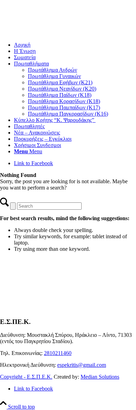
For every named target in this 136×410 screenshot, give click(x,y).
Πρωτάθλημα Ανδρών (52, 70)
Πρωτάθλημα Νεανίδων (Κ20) (62, 89)
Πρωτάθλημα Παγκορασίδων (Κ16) (68, 114)
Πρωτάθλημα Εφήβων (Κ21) (60, 82)
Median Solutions (100, 377)
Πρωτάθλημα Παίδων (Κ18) (59, 95)
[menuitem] (75, 45)
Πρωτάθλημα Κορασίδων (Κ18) (64, 101)
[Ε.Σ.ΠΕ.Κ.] (52, 33)
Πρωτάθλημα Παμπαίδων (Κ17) (64, 107)
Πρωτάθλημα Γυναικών (54, 76)
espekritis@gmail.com (81, 365)
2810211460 (57, 353)
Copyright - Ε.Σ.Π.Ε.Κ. (26, 377)
